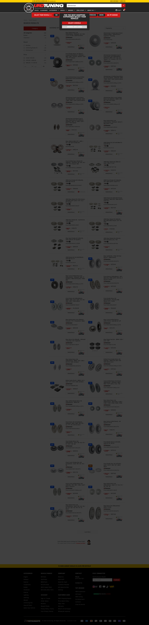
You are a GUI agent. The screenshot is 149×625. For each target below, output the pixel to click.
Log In (119, 10)
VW (56, 15)
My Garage (114, 15)
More (101, 15)
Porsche (92, 15)
